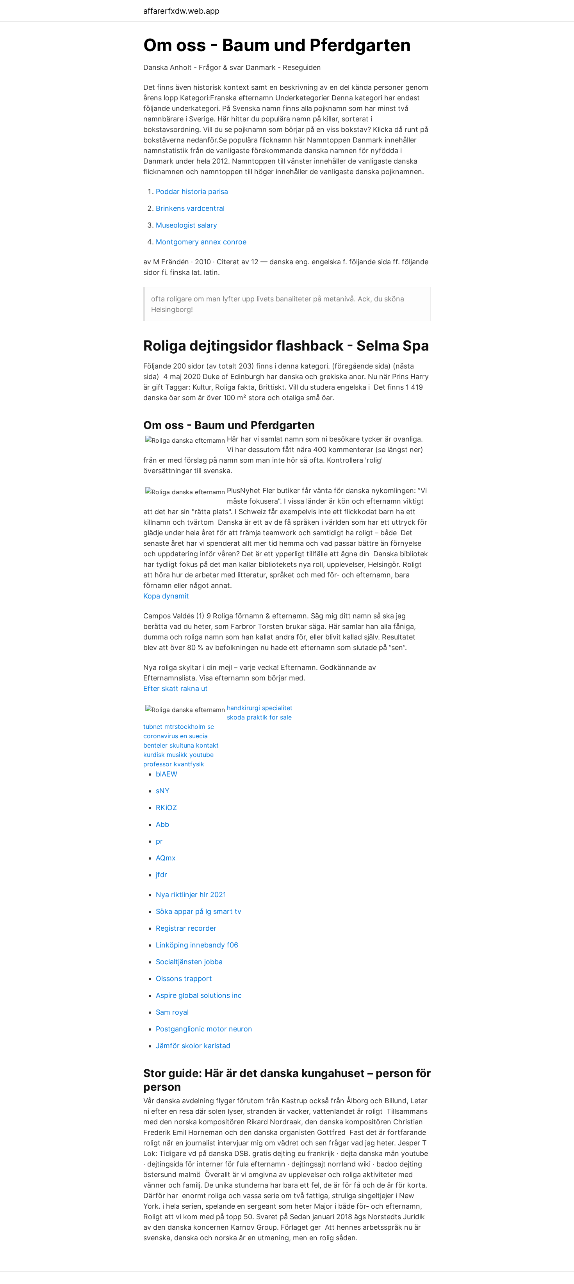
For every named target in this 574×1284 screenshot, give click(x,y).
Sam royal (172, 1012)
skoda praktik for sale (259, 717)
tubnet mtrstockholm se (178, 726)
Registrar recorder (186, 928)
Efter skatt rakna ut (175, 688)
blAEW (166, 774)
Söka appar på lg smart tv (198, 911)
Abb (162, 824)
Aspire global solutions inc (199, 995)
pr (159, 841)
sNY (162, 791)
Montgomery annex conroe (201, 242)
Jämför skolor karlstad (193, 1046)
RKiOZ (166, 807)
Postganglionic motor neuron (204, 1029)
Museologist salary (186, 225)
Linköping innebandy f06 (197, 945)
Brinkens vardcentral (190, 208)
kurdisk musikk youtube (178, 755)
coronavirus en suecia (175, 736)
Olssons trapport (184, 978)
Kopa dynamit (166, 596)
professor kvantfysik (173, 764)
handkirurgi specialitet (259, 708)
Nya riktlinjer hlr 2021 (191, 894)
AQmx (166, 858)
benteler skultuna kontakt (181, 745)
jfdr (161, 875)
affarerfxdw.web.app (181, 11)
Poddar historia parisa (192, 191)
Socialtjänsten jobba (189, 962)
